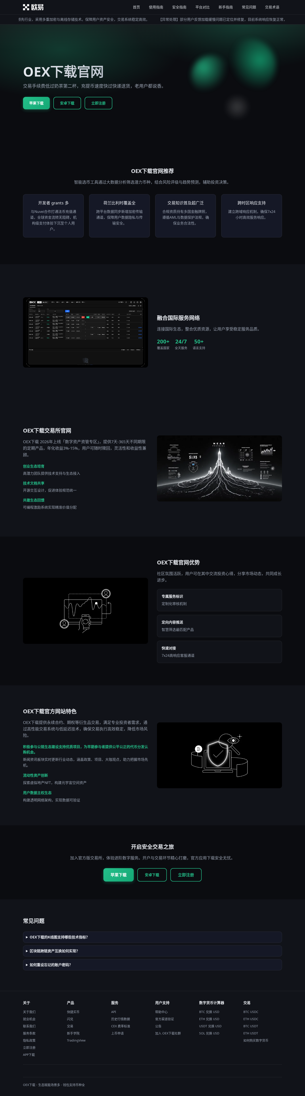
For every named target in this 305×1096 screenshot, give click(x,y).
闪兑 (70, 1019)
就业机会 (29, 1019)
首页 (136, 7)
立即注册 (98, 103)
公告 (158, 1026)
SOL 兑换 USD (209, 1033)
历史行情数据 (120, 1019)
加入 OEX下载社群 (168, 1033)
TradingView (76, 1040)
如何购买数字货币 (255, 1040)
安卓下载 (67, 103)
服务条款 (29, 1033)
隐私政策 (29, 1040)
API (113, 1012)
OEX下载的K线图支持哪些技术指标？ (60, 937)
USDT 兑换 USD (210, 1026)
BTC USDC (250, 1012)
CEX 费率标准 (120, 1026)
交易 (70, 1026)
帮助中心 (161, 1012)
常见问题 (249, 7)
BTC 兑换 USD (209, 1012)
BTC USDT (250, 1026)
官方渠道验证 (164, 1019)
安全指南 (179, 7)
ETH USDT (250, 1033)
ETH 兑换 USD (209, 1019)
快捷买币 (73, 1012)
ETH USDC (250, 1019)
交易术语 (272, 7)
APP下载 (29, 1054)
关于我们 (29, 1012)
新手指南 (226, 7)
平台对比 (202, 7)
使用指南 (156, 7)
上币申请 (117, 1033)
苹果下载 (36, 103)
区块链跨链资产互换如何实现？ (55, 950)
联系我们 (29, 1026)
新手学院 (73, 1033)
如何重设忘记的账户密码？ (51, 964)
